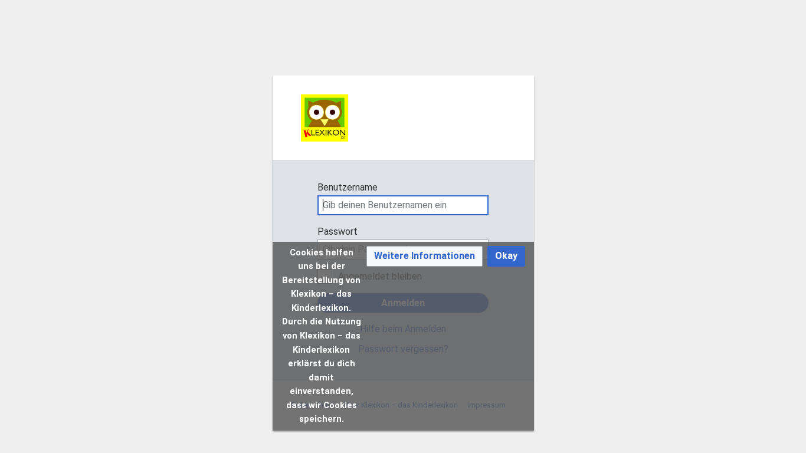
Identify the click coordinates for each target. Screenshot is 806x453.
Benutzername (347, 187)
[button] (424, 256)
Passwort (337, 231)
